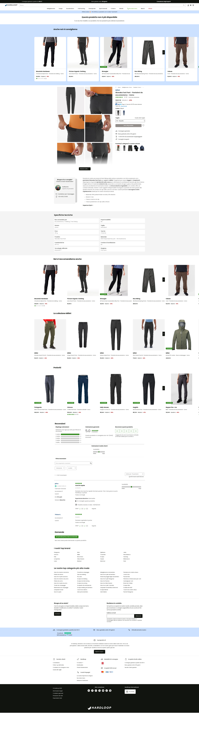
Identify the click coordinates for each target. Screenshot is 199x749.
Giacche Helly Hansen (106, 583)
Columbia (102, 554)
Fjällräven (102, 552)
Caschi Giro (126, 574)
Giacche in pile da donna (61, 576)
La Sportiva (57, 559)
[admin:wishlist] (143, 125)
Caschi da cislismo (82, 589)
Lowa (55, 561)
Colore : (119, 108)
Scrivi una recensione (134, 97)
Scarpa (102, 556)
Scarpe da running (82, 583)
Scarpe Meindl (104, 589)
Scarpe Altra (126, 585)
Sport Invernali (103, 8)
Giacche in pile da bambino (107, 574)
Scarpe (60, 8)
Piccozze (79, 576)
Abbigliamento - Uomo (127, 87)
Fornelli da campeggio (83, 572)
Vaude (102, 559)
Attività (121, 8)
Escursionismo (70, 8)
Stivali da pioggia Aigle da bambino (109, 576)
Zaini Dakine (103, 592)
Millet (117, 90)
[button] (70, 100)
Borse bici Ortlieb (127, 583)
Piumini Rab (126, 576)
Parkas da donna (58, 574)
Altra (78, 552)
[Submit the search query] (184, 6)
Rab (55, 556)
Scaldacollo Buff (127, 587)
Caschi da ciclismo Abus (130, 589)
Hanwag (125, 556)
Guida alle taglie (140, 118)
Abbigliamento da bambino (107, 572)
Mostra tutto (84, 168)
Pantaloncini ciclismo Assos (130, 572)
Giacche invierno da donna (61, 572)
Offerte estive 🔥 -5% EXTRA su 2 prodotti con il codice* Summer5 (99, 11)
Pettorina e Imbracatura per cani (132, 578)
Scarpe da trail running (83, 581)
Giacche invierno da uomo (61, 578)
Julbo (124, 552)
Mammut (102, 561)
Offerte (150, 8)
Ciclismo (113, 8)
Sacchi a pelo (57, 592)
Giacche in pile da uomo (60, 583)
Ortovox (56, 554)
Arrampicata (92, 8)
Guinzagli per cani (128, 581)
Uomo (119, 87)
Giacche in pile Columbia (107, 585)
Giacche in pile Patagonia (107, 578)
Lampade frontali (58, 589)
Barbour (79, 561)
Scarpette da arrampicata (84, 585)
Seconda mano (133, 8)
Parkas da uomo (58, 581)
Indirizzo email (111, 613)
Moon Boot (80, 556)
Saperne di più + (88, 205)
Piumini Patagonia (128, 592)
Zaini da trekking (81, 574)
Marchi (143, 8)
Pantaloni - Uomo (137, 87)
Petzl (124, 561)
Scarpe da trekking (82, 578)
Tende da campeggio (60, 585)
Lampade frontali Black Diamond (109, 587)
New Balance (127, 554)
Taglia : (117, 118)
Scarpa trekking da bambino (84, 587)
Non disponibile (128, 125)
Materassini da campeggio (61, 587)
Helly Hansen (80, 559)
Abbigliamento (51, 8)
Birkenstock (126, 559)
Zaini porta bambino (82, 592)
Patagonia (56, 552)
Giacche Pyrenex (104, 581)
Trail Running (81, 8)
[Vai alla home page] (116, 87)
